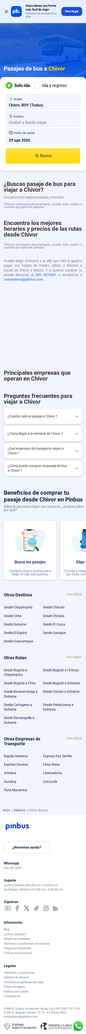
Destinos (20, 810)
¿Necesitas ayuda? (26, 847)
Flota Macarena (15, 790)
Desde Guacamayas (18, 641)
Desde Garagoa (54, 633)
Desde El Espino (15, 633)
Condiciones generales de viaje (23, 982)
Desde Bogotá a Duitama (61, 683)
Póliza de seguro (14, 986)
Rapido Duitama (16, 756)
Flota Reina (51, 764)
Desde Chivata (53, 616)
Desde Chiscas (53, 607)
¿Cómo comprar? (15, 934)
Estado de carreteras (17, 939)
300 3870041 (46, 275)
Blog (7, 929)
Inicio (7, 810)
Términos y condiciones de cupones (27, 943)
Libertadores (52, 773)
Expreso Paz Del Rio (57, 756)
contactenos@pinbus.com (23, 279)
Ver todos (74, 594)
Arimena (10, 773)
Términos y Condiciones (19, 973)
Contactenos (12, 996)
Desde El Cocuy (54, 624)
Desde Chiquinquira (18, 607)
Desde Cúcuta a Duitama (61, 691)
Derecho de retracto (16, 977)
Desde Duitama (15, 624)
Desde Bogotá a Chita (20, 683)
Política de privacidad (18, 953)
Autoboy (10, 782)
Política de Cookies (16, 991)
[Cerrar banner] (6, 11)
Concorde (50, 782)
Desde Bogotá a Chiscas (61, 670)
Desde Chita (13, 616)
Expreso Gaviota (16, 764)
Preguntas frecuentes (17, 948)
